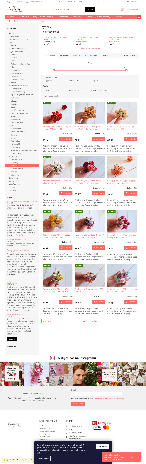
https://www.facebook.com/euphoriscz (77, 437)
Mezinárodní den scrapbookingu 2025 (22, 201)
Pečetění (14, 45)
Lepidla (14, 138)
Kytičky (14, 166)
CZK (125, 2)
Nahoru (48, 321)
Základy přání (16, 144)
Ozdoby (14, 156)
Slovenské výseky (17, 122)
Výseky (13, 116)
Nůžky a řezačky (17, 169)
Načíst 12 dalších (90, 321)
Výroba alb (15, 70)
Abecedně (106, 55)
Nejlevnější (64, 55)
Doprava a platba (75, 2)
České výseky (16, 119)
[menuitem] (10, 17)
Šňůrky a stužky (17, 159)
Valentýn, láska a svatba (20, 64)
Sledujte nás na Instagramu (76, 358)
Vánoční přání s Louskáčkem (18, 250)
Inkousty (14, 101)
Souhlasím (102, 446)
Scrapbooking (14, 42)
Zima (13, 61)
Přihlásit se (78, 404)
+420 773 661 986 (75, 429)
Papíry (13, 82)
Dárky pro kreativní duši (16, 239)
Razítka (13, 125)
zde (38, 452)
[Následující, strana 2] (132, 321)
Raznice (14, 172)
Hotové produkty (15, 184)
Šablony (14, 135)
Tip (95, 80)
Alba (12, 67)
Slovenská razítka (18, 132)
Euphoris (12, 187)
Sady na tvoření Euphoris (18, 39)
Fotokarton (15, 98)
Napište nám (44, 439)
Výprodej (50, 80)
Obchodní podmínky (47, 431)
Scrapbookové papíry (19, 85)
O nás (61, 2)
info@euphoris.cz (75, 426)
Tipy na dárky (14, 36)
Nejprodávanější (91, 55)
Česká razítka (16, 129)
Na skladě (51, 77)
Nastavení (44, 458)
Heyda (49, 90)
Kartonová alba (17, 73)
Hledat (90, 9)
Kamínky (14, 162)
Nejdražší (77, 55)
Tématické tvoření (18, 48)
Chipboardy (15, 147)
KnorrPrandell (76, 90)
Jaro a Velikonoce (17, 51)
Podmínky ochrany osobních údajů (46, 435)
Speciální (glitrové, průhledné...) (23, 95)
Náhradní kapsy (18, 79)
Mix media (15, 175)
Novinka (74, 80)
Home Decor (13, 178)
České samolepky (18, 110)
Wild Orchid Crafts (102, 90)
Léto (13, 55)
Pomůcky (14, 104)
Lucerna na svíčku (14, 314)
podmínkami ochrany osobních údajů (109, 399)
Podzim (14, 58)
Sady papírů (16, 89)
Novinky (12, 33)
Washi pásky (15, 141)
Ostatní (11, 181)
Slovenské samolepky (19, 113)
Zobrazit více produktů (89, 49)
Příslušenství (16, 153)
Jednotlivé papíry (18, 92)
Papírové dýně (12, 283)
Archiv (12, 339)
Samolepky (15, 107)
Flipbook (14, 76)
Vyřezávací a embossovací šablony (24, 150)
